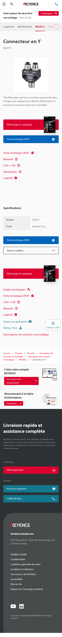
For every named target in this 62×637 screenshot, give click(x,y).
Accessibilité (16, 579)
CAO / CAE (9, 165)
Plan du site (16, 584)
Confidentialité (18, 559)
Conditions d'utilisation (22, 569)
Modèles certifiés (19, 554)
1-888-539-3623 (14, 498)
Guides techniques (14, 289)
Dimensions (10, 171)
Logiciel (8, 178)
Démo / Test (10, 327)
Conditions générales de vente (26, 564)
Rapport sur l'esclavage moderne (27, 589)
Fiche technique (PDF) (16, 152)
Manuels (8, 159)
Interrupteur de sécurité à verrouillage (26, 334)
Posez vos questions (15, 321)
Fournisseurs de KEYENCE (23, 574)
